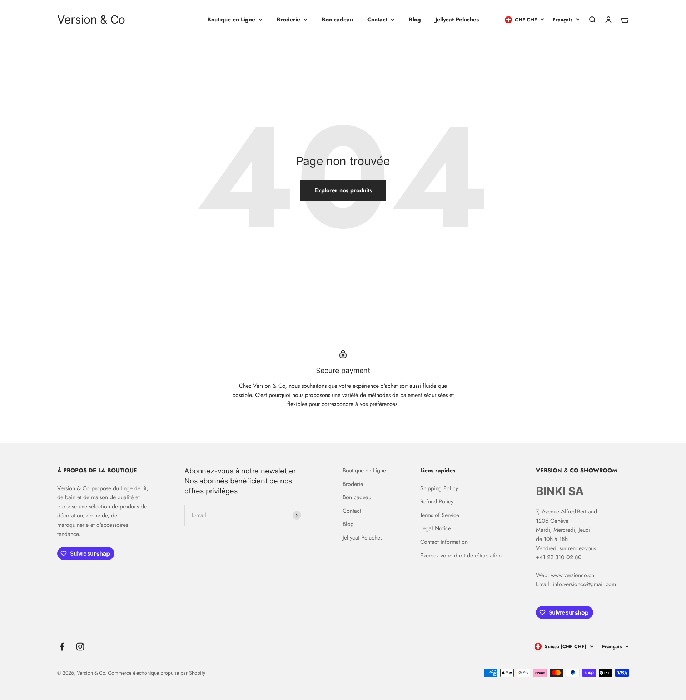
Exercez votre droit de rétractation (461, 555)
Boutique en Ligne (231, 19)
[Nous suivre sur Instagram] (80, 646)
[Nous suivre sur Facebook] (62, 646)
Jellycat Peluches (457, 19)
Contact (377, 19)
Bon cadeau (337, 19)
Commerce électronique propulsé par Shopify (156, 672)
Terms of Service (439, 515)
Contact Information (444, 542)
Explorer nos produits (343, 190)
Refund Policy (436, 501)
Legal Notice (435, 528)
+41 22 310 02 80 (559, 557)
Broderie (288, 19)
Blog (415, 19)
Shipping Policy (439, 488)
